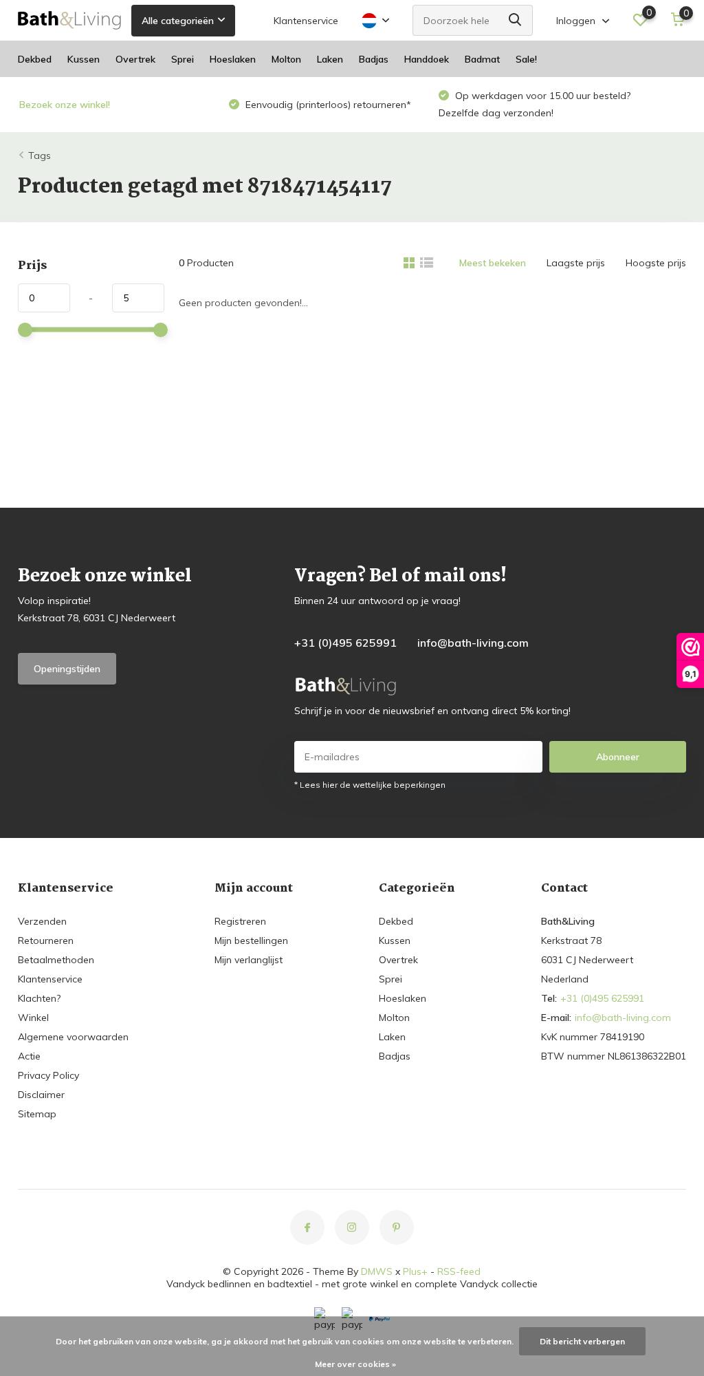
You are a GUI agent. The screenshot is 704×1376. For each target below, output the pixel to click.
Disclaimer (41, 1094)
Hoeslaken (233, 59)
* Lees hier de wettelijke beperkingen (370, 785)
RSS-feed (459, 1271)
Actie (29, 1056)
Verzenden (42, 921)
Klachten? (39, 998)
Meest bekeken (492, 263)
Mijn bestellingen (251, 940)
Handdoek (426, 59)
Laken (330, 59)
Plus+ (415, 1271)
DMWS (377, 1271)
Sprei (182, 59)
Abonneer (617, 757)
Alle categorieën (178, 20)
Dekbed (35, 59)
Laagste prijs (576, 263)
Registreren (240, 921)
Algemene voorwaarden (73, 1037)
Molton (286, 59)
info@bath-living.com (473, 642)
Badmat (482, 59)
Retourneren (46, 940)
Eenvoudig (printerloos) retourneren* (327, 104)
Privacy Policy (48, 1075)
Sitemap (37, 1114)
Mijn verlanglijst (248, 960)
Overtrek (135, 59)
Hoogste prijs (656, 263)
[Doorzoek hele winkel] (515, 20)
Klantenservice (306, 20)
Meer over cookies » (355, 1364)
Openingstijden (67, 669)
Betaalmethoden (56, 960)
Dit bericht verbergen (582, 1341)
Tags (39, 155)
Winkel (33, 1017)
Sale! (526, 59)
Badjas (373, 59)
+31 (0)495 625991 (345, 642)
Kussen (83, 59)
